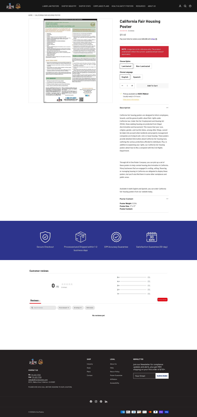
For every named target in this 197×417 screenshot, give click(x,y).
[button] (133, 277)
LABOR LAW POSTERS (50, 6)
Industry (90, 364)
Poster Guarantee (116, 375)
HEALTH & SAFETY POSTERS (122, 6)
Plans (89, 372)
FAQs (112, 368)
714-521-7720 (36, 375)
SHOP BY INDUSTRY (69, 6)
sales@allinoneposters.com (38, 380)
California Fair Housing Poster (47, 15)
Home (30, 15)
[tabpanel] (98, 323)
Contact (89, 375)
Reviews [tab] (35, 300)
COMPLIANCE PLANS (101, 6)
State (89, 368)
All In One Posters (38, 412)
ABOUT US (152, 6)
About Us (113, 364)
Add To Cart (152, 86)
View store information (131, 99)
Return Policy (114, 372)
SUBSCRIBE (162, 375)
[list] (70, 61)
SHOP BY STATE (85, 6)
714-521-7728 (36, 377)
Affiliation (113, 379)
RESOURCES (140, 6)
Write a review (162, 299)
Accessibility (114, 383)
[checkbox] (90, 308)
